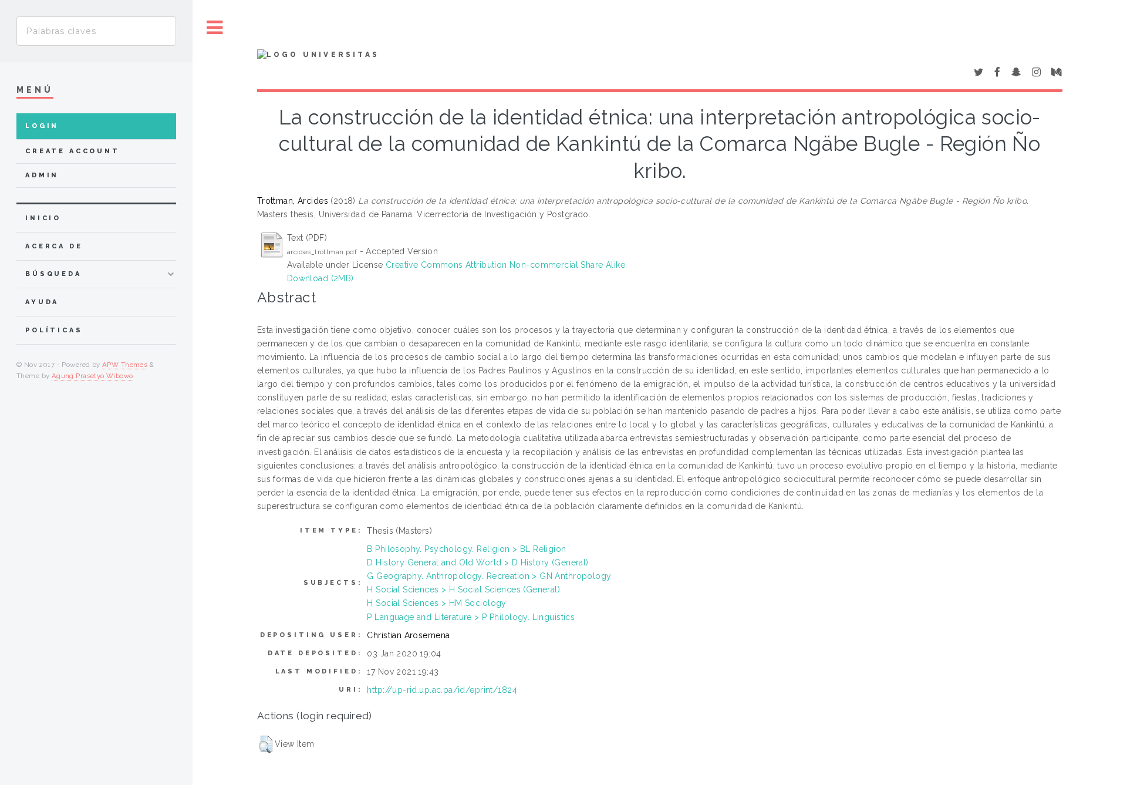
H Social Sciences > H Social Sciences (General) (463, 589)
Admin (42, 175)
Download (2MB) (320, 278)
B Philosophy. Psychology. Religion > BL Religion (466, 549)
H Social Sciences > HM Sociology (436, 603)
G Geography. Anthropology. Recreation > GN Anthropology (489, 576)
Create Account (72, 151)
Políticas (54, 330)
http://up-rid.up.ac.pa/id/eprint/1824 (442, 690)
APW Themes (124, 365)
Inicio (43, 218)
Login (42, 126)
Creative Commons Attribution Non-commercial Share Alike (505, 264)
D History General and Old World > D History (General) (477, 562)
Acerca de (54, 246)
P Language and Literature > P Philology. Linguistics (471, 617)
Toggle (215, 28)
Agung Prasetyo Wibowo (92, 376)
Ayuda (42, 302)
